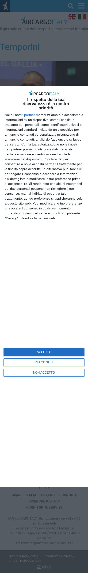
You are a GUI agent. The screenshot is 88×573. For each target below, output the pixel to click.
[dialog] (44, 286)
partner (29, 114)
